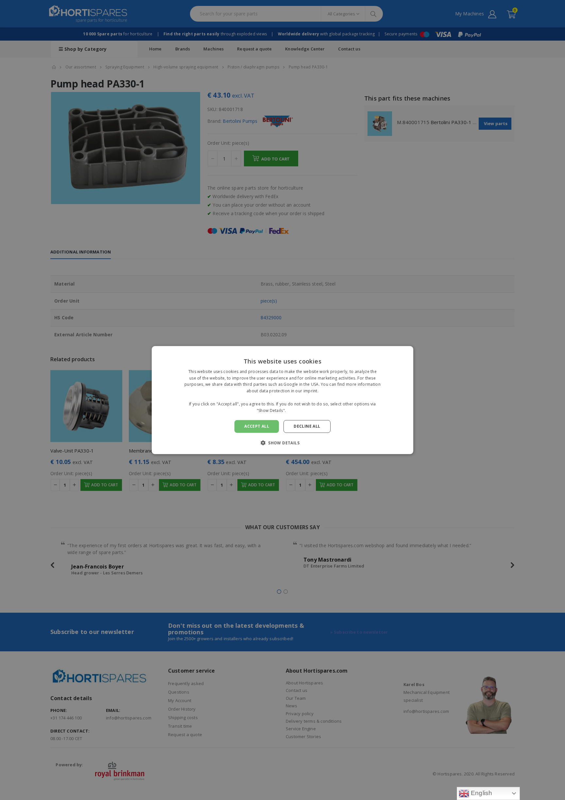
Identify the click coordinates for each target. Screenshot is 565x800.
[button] (282, 442)
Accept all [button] (256, 426)
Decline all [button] (307, 426)
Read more (298, 410)
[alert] (282, 400)
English (480, 793)
